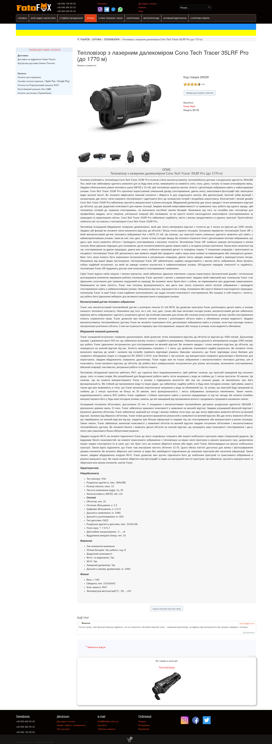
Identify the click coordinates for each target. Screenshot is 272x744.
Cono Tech (189, 106)
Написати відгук (96, 647)
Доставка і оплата (147, 3)
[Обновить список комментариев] (91, 617)
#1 (80, 622)
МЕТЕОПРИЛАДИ (151, 18)
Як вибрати (144, 725)
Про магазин (63, 728)
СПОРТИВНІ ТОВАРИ (200, 18)
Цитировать (249, 632)
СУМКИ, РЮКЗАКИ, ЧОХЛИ (110, 18)
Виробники (144, 728)
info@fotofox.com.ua (108, 721)
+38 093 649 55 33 (25, 721)
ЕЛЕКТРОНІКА (133, 18)
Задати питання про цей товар (167, 608)
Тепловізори (167, 667)
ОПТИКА (90, 18)
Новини (142, 7)
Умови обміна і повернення (71, 725)
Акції (140, 11)
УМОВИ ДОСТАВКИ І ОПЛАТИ (44, 49)
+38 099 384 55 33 (25, 726)
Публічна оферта (106, 728)
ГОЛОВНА (22, 18)
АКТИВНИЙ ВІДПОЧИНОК (175, 18)
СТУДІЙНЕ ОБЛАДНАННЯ (71, 18)
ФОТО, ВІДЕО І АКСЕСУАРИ (43, 18)
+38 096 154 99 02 (25, 732)
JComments (252, 656)
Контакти (102, 3)
